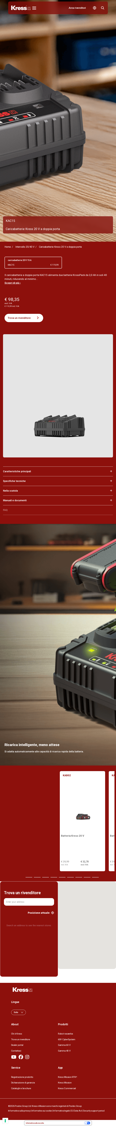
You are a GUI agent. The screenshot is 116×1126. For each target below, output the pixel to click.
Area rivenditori (77, 7)
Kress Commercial (67, 1088)
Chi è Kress (16, 1033)
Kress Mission (65, 1082)
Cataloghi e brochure (21, 1088)
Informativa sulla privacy (19, 1111)
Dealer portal (17, 1045)
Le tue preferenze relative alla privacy (65, 1123)
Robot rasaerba (65, 1033)
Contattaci (16, 1050)
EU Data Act (76, 1111)
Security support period (93, 1111)
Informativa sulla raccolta (35, 1123)
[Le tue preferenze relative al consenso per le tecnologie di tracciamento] (5, 1121)
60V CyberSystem (66, 1039)
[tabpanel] (82, 821)
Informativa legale (61, 1111)
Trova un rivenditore (19, 318)
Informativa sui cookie (42, 1111)
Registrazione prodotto (22, 1077)
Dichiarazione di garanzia (23, 1082)
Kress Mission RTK (67, 1077)
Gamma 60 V (64, 1045)
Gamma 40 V (64, 1050)
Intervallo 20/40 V (24, 246)
